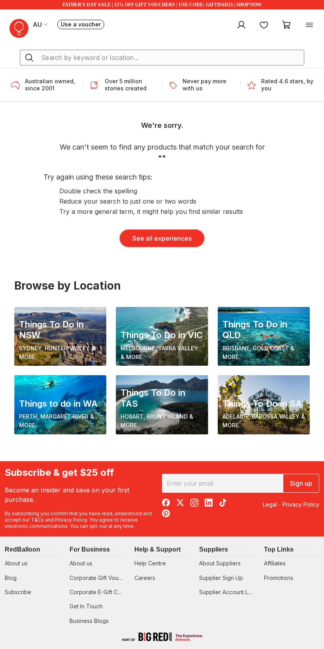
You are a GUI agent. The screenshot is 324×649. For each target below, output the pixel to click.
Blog (11, 577)
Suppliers (213, 549)
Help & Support (157, 549)
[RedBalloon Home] (18, 28)
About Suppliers (220, 563)
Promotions (278, 577)
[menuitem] (240, 24)
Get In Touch (86, 606)
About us (16, 563)
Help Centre (150, 563)
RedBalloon (22, 549)
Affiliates (275, 563)
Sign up (301, 483)
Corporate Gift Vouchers (101, 577)
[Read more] (18, 85)
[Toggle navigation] (309, 24)
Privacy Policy (71, 520)
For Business (90, 549)
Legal (270, 504)
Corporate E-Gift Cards (99, 592)
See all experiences (162, 238)
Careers (144, 577)
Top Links (279, 549)
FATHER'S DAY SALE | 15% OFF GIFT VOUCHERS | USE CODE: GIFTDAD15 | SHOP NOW (162, 4)
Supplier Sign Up (221, 577)
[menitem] (264, 24)
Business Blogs (89, 620)
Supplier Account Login (229, 592)
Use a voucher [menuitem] (82, 25)
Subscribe (18, 592)
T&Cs (37, 520)
